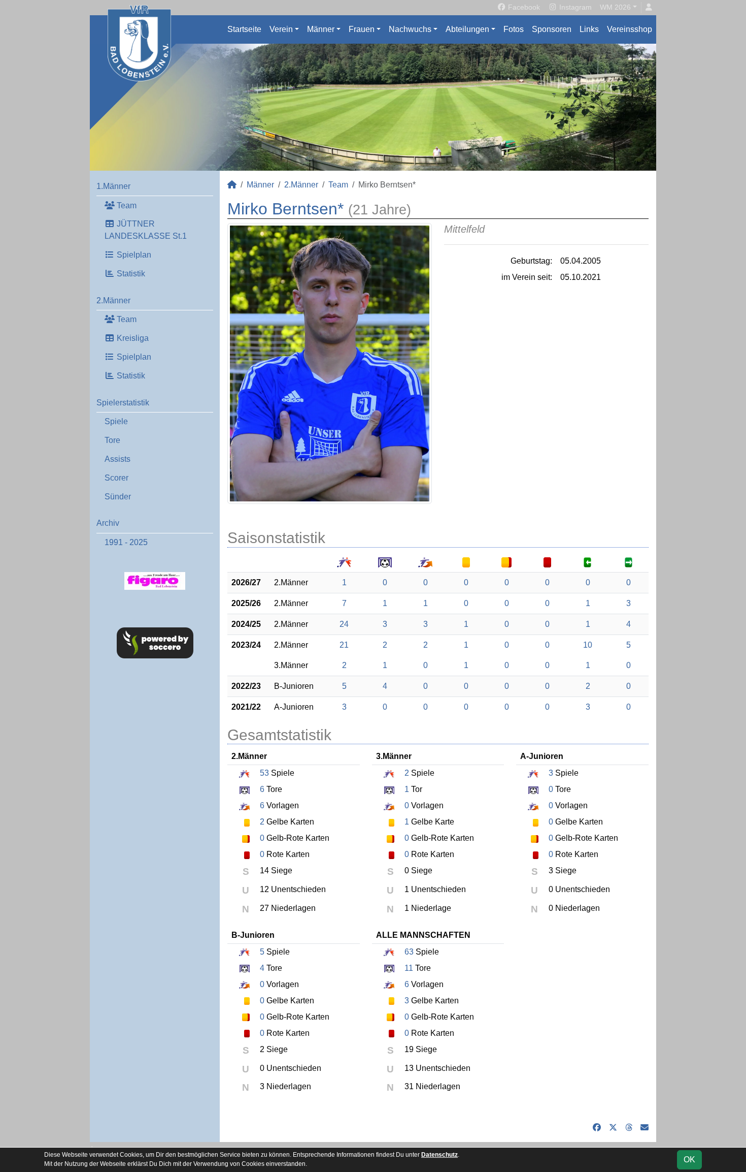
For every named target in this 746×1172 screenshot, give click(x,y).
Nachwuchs (410, 29)
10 (587, 645)
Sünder (118, 496)
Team (126, 205)
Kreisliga (132, 338)
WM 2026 (615, 7)
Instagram (574, 7)
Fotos (513, 29)
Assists (117, 459)
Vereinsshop (629, 29)
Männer (320, 29)
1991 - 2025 (126, 542)
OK (689, 1159)
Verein (281, 29)
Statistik (130, 273)
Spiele (116, 421)
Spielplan (133, 254)
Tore (112, 440)
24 (344, 624)
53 (264, 773)
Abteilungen (467, 29)
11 (408, 968)
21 (344, 645)
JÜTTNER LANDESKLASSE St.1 (146, 229)
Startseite (244, 29)
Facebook (523, 7)
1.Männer (113, 186)
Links (589, 29)
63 (409, 951)
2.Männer (113, 300)
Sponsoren (551, 29)
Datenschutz (439, 1154)
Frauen (362, 29)
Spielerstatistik (122, 402)
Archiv (107, 523)
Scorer (116, 477)
